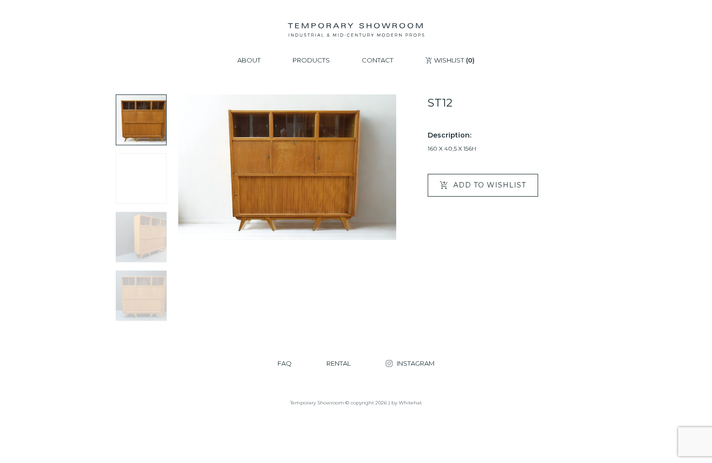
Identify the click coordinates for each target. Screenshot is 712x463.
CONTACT (377, 60)
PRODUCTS (311, 60)
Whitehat (410, 403)
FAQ (285, 363)
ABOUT (249, 60)
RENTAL (338, 363)
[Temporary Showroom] (355, 30)
